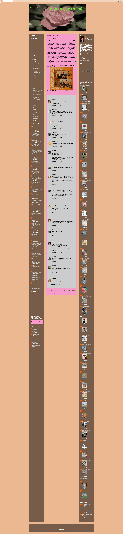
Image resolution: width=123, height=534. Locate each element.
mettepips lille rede (86, 258)
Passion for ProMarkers (34, 127)
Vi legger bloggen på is (36, 214)
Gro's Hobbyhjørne (86, 238)
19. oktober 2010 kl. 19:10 (57, 237)
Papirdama (84, 267)
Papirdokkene (35, 187)
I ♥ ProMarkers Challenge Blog (35, 134)
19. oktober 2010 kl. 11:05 (57, 146)
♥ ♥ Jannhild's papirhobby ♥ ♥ (85, 401)
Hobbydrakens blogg (86, 180)
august (34, 105)
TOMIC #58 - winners (36, 245)
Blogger (66, 529)
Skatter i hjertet (35, 334)
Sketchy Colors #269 (36, 172)
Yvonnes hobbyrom (86, 371)
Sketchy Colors (35, 171)
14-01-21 (34, 205)
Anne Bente (84, 276)
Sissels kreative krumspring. (85, 200)
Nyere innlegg (51, 290)
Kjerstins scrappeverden (85, 441)
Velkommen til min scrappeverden (86, 431)
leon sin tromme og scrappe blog (86, 509)
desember (35, 63)
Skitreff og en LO (36, 80)
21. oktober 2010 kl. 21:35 (57, 281)
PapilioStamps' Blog (36, 282)
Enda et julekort (36, 101)
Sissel (53, 188)
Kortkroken (84, 478)
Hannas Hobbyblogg (86, 504)
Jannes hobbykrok (86, 335)
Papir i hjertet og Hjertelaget (35, 228)
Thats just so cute (36, 182)
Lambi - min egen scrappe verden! (56, 8)
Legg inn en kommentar (55, 284)
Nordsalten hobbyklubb (34, 140)
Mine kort (84, 285)
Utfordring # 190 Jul (36, 162)
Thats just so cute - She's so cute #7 (37, 78)
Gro (52, 218)
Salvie (83, 451)
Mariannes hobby (85, 421)
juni (34, 109)
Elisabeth (54, 256)
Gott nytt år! (84, 505)
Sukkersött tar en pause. (36, 272)
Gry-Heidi (54, 204)
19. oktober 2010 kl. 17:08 (57, 199)
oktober (35, 66)
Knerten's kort (85, 362)
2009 (33, 120)
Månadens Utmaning (36, 209)
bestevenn (84, 210)
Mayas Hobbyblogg (86, 103)
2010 (33, 61)
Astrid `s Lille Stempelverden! (85, 190)
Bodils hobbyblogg (86, 85)
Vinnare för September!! (36, 210)
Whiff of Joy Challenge (37, 240)
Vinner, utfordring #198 (36, 141)
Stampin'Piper (85, 141)
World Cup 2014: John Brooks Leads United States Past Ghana (36, 196)
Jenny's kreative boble (87, 514)
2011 (33, 59)
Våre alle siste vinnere (36, 183)
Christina (54, 132)
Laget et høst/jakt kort (86, 511)
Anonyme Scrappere (36, 217)
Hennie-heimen (85, 316)
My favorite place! (36, 88)
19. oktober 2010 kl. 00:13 (57, 115)
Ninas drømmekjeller (86, 469)
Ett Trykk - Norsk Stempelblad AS (35, 145)
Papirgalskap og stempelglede (85, 220)
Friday (83, 520)
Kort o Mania (35, 161)
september (35, 103)
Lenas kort (54, 109)
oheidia (53, 265)
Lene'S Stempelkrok (86, 132)
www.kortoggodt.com (36, 193)
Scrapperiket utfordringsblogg (36, 176)
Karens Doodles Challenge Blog (35, 285)
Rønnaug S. (54, 141)
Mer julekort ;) (36, 68)
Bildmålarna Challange (37, 204)
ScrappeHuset (35, 248)
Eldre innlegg (72, 290)
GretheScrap (84, 326)
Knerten (53, 174)
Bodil (53, 99)
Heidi (53, 150)
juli (34, 107)
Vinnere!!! (34, 236)
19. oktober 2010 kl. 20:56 (57, 261)
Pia (52, 165)
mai (34, 111)
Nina (53, 278)
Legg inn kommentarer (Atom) (59, 293)
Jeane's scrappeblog (86, 344)
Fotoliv (33, 328)
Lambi (87, 36)
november (35, 64)
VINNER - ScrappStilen (36, 250)
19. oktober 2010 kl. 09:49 (57, 137)
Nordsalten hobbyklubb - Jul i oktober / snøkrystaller (37, 85)
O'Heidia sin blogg (86, 391)
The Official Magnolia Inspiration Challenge (36, 244)
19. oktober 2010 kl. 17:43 (57, 214)
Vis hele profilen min (84, 60)
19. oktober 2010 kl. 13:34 (57, 170)
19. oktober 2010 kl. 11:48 (57, 161)
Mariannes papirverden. (84, 171)
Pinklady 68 (54, 241)
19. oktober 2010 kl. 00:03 (57, 105)
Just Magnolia (35, 275)
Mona (53, 119)
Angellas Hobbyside (86, 353)
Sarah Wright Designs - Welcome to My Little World (87, 296)
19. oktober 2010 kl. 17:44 (57, 225)
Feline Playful (35, 223)
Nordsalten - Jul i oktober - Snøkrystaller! (36, 98)
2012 (33, 57)
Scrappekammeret (36, 288)
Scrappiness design (36, 213)
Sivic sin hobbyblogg (84, 151)
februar (34, 116)
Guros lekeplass (85, 481)
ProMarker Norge (36, 277)
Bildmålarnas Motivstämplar (35, 280)
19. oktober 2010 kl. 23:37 (57, 274)
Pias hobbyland (85, 160)
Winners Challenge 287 (36, 168)
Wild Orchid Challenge (37, 200)
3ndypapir (34, 265)
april (34, 112)
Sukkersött (34, 271)
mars (34, 114)
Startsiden (62, 290)
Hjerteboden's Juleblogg (35, 235)
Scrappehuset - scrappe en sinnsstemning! (36, 71)
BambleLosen (35, 342)
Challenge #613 (35, 135)
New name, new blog (36, 224)
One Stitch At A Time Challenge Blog (36, 166)
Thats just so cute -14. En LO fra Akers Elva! (37, 91)
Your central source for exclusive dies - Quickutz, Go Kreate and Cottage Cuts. (37, 260)
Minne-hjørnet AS (36, 253)
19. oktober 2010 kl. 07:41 (57, 128)
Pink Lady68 (84, 229)
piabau (83, 112)
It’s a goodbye (34, 201)
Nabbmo (34, 331)
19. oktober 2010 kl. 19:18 (57, 252)
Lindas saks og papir (86, 460)
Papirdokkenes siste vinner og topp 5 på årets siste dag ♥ (37, 189)
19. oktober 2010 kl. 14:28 (57, 184)
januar (34, 118)
